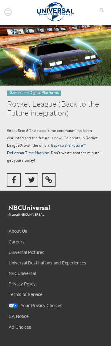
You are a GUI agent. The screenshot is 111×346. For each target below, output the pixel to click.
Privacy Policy (22, 284)
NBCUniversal (22, 274)
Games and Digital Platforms (34, 93)
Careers (17, 242)
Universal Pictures (26, 253)
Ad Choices (20, 327)
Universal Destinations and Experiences (47, 263)
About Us (18, 231)
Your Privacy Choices (41, 306)
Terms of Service (26, 295)
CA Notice (19, 316)
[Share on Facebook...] (13, 180)
